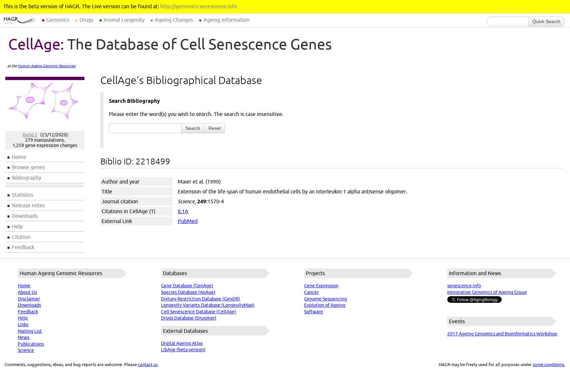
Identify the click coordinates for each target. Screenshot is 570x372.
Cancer (311, 292)
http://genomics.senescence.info (198, 6)
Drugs (86, 20)
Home (19, 157)
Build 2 (30, 134)
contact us (148, 364)
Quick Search (546, 21)
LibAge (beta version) (183, 349)
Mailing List (30, 331)
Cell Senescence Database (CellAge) (198, 311)
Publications (31, 344)
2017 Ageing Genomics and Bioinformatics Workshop (502, 333)
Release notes (28, 205)
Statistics (22, 195)
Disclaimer (29, 298)
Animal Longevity (124, 20)
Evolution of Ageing (324, 305)
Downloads (25, 216)
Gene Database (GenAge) (187, 285)
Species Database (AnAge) (188, 292)
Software (313, 311)
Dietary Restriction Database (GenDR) (200, 298)
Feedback (23, 247)
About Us (27, 292)
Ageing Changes (174, 20)
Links (23, 324)
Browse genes (28, 167)
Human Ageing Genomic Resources (47, 66)
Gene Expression (321, 285)
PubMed (188, 221)
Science (26, 350)
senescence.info (464, 285)
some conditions (548, 364)
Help (17, 226)
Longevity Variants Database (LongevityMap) (207, 305)
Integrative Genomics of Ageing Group (487, 292)
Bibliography (26, 178)
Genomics (57, 20)
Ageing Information (226, 20)
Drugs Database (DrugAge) (188, 318)
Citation (21, 237)
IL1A (183, 211)
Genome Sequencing (325, 298)
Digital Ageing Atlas (182, 343)
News (23, 337)
